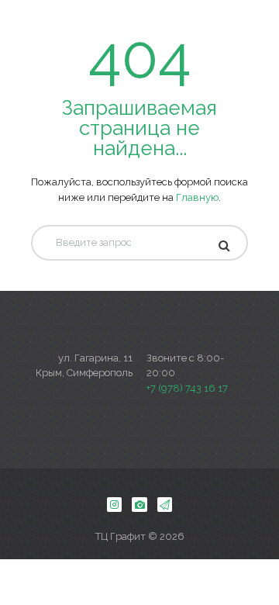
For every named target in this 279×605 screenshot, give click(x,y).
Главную (197, 197)
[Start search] (224, 246)
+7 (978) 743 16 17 (187, 388)
